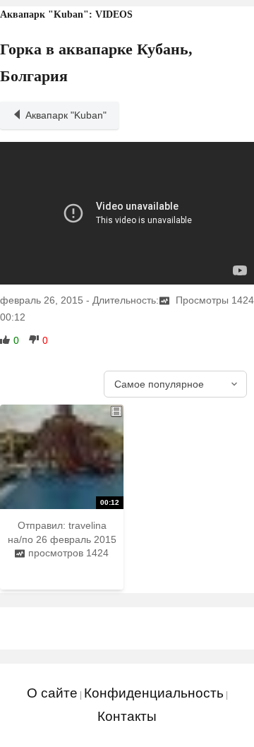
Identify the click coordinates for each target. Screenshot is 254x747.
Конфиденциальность (154, 693)
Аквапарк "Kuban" (66, 115)
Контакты (127, 716)
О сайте (52, 693)
